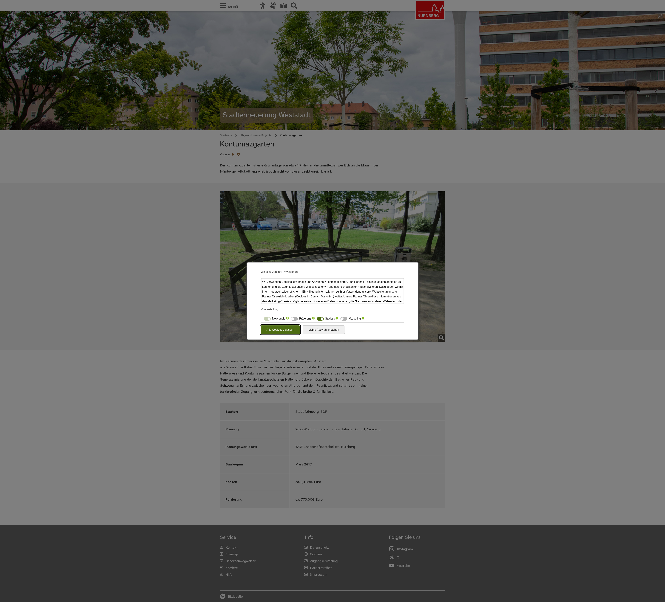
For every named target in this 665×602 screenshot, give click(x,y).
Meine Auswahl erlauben (323, 329)
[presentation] (287, 318)
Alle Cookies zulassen (280, 329)
